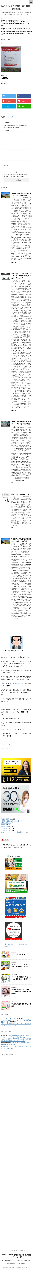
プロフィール (5, 744)
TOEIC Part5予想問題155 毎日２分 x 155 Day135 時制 (21, 194)
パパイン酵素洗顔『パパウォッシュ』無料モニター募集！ (21, 978)
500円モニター (7, 830)
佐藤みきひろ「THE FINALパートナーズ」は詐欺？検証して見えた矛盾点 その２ (21, 276)
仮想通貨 (4, 824)
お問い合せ (4, 748)
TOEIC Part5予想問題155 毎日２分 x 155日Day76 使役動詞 (21, 422)
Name (5, 153)
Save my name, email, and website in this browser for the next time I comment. (15, 175)
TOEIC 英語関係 (15, 683)
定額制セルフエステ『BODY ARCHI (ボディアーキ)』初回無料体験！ (21, 991)
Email (5, 159)
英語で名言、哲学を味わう (10, 821)
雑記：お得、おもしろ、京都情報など (13, 832)
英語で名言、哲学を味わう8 (20, 494)
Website (6, 165)
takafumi (4, 1046)
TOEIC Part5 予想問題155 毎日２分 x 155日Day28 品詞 (21, 540)
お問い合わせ (14, 1250)
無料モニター (6, 826)
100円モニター (7, 828)
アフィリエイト (6, 823)
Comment (7, 130)
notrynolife (10, 117)
